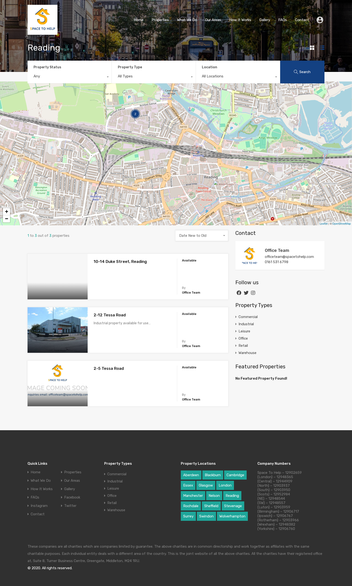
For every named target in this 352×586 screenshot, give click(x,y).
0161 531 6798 (276, 262)
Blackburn (213, 475)
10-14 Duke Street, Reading (120, 261)
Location (209, 67)
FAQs (282, 20)
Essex (188, 485)
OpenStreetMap (341, 223)
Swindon (206, 516)
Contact (302, 20)
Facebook (72, 497)
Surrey (188, 516)
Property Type (130, 67)
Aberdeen (191, 475)
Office (243, 338)
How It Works (240, 20)
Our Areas (213, 20)
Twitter (70, 506)
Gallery (264, 20)
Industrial (246, 324)
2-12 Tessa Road (110, 315)
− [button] (6, 219)
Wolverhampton (232, 516)
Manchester (193, 495)
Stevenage (233, 506)
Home (138, 20)
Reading (232, 495)
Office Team (277, 250)
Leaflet (324, 223)
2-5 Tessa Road (109, 368)
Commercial (248, 317)
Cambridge (235, 475)
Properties (160, 20)
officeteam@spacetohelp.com (289, 257)
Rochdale (191, 506)
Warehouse (247, 353)
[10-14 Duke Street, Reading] (218, 187)
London (225, 485)
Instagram (39, 506)
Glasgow (206, 485)
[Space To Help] (42, 32)
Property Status (47, 67)
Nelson (214, 495)
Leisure (244, 331)
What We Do (187, 20)
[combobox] (70, 77)
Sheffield (211, 506)
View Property (57, 290)
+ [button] (6, 212)
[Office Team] (249, 264)
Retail (243, 345)
